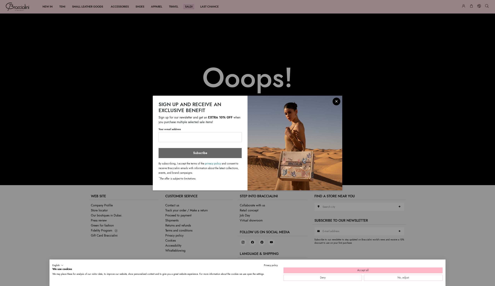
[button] (57, 265)
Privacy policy (271, 265)
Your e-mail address (170, 129)
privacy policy (213, 163)
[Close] (336, 101)
